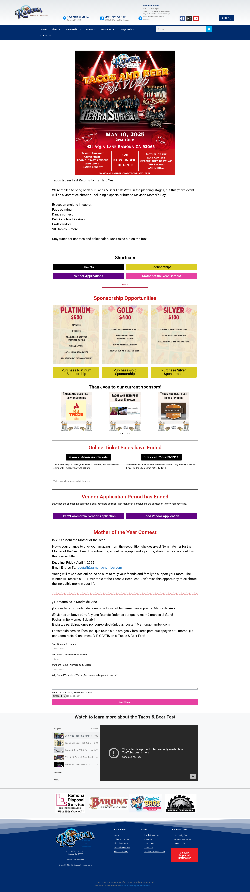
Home (43, 29)
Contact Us (46, 35)
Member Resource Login (154, 851)
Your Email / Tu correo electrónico (69, 654)
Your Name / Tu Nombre (64, 644)
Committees (149, 843)
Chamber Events (121, 843)
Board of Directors (151, 835)
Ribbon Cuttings (121, 851)
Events (89, 29)
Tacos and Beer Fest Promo (78, 764)
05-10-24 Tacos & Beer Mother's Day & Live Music (79, 757)
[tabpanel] (149, 753)
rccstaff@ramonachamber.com (99, 567)
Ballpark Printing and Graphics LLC (137, 885)
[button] (55, 411)
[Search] (209, 29)
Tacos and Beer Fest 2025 (78, 743)
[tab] (76, 735)
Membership (72, 29)
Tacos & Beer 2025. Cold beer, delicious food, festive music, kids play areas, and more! (79, 750)
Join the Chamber (121, 839)
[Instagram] (189, 18)
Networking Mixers (122, 847)
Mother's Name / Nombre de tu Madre (71, 665)
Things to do (125, 29)
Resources (106, 29)
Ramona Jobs (179, 843)
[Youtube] (196, 18)
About (55, 29)
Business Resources (182, 839)
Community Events (181, 835)
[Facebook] (182, 18)
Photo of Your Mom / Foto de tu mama (72, 692)
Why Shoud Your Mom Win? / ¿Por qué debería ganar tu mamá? (85, 675)
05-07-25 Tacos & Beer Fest (78, 735)
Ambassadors (150, 839)
